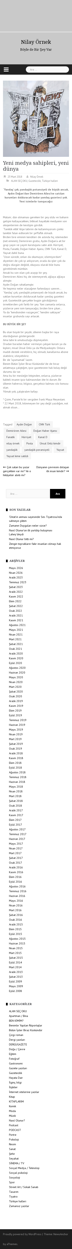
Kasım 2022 (16, 596)
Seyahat (14, 1158)
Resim (12, 1144)
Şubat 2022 (16, 606)
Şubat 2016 (16, 915)
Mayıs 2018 (16, 786)
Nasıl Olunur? (17, 1120)
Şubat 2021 (16, 644)
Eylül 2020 (15, 663)
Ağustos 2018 (17, 772)
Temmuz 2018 (17, 777)
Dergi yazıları (17, 1039)
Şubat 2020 (16, 691)
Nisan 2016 (16, 905)
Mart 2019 (15, 739)
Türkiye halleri (50, 181)
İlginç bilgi (15, 1082)
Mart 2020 (15, 687)
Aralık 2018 (16, 753)
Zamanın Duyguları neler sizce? (28, 525)
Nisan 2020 (16, 682)
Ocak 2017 (15, 862)
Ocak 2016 (15, 919)
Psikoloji (14, 1139)
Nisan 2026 (16, 572)
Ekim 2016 (15, 877)
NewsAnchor (60, 1234)
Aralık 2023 (16, 577)
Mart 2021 (15, 639)
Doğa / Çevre (17, 1049)
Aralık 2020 (16, 653)
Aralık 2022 (16, 592)
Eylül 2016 (15, 881)
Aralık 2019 (16, 701)
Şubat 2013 (16, 976)
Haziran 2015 (17, 943)
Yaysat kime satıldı (17, 456)
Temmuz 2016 (17, 891)
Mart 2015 (15, 953)
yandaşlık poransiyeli (36, 450)
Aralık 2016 (16, 867)
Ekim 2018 (15, 763)
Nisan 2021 (16, 634)
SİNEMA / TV (16, 1163)
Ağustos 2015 (17, 938)
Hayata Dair (16, 1077)
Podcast (13, 1125)
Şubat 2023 (16, 587)
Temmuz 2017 (17, 834)
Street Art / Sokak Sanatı (23, 1187)
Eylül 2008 (15, 991)
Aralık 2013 (16, 972)
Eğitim (12, 1054)
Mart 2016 (15, 910)
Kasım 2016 (16, 872)
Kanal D (42, 437)
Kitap (12, 1096)
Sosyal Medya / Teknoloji (24, 1168)
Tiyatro (13, 1196)
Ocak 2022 (15, 611)
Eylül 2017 (15, 824)
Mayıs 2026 (16, 568)
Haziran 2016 (17, 896)
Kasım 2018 (16, 758)
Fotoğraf (14, 1058)
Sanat (12, 1149)
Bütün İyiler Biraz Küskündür (25, 1030)
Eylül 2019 (15, 715)
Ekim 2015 (15, 929)
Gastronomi (16, 1063)
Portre (12, 1135)
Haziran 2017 (17, 839)
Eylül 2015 (15, 934)
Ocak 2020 (15, 696)
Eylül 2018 (15, 767)
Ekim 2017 (15, 820)
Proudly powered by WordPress (22, 1234)
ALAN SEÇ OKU (19, 181)
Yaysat (60, 450)
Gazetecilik (34, 181)
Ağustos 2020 (17, 668)
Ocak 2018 (15, 805)
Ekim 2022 (15, 601)
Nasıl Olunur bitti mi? (21, 539)
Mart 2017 (15, 853)
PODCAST (15, 1130)
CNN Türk (44, 424)
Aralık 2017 (16, 810)
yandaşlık (11, 450)
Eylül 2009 (15, 981)
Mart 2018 (15, 796)
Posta (29, 443)
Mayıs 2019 (16, 729)
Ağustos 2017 (17, 829)
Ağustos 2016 (17, 886)
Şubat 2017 (16, 858)
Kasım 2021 (16, 620)
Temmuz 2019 (17, 720)
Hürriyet (26, 437)
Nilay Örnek (36, 42)
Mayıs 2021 (16, 630)
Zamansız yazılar (19, 1206)
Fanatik (10, 437)
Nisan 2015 (16, 948)
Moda (12, 1111)
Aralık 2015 (16, 924)
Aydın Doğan (24, 424)
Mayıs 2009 (16, 986)
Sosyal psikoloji (18, 1173)
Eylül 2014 (15, 962)
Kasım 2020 (16, 658)
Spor (12, 1182)
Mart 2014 (15, 967)
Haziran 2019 (17, 725)
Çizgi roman (16, 1035)
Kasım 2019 (16, 706)
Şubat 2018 (16, 801)
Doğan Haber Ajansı (45, 431)
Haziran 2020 (17, 672)
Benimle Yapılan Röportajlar (25, 1025)
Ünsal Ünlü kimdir (50, 443)
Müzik (12, 1116)
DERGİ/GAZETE (18, 1044)
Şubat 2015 (16, 957)
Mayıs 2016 (16, 900)
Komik (12, 1106)
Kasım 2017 (16, 815)
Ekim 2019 (15, 710)
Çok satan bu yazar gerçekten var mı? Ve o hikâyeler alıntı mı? (17, 471)
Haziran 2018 (17, 782)
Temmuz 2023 (17, 582)
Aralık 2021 (16, 615)
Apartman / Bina (18, 1016)
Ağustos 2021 (17, 625)
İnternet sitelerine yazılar (24, 1092)
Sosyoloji (14, 1177)
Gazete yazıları (18, 1068)
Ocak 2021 (15, 649)
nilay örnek (12, 443)
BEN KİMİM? (16, 1020)
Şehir (12, 1154)
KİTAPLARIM (16, 1101)
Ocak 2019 (15, 748)
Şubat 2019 (16, 744)
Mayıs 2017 (16, 843)
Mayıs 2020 (16, 677)
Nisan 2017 (16, 848)
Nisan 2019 (16, 734)
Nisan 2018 (16, 791)
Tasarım (13, 1192)
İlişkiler (13, 1087)
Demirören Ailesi (16, 431)
